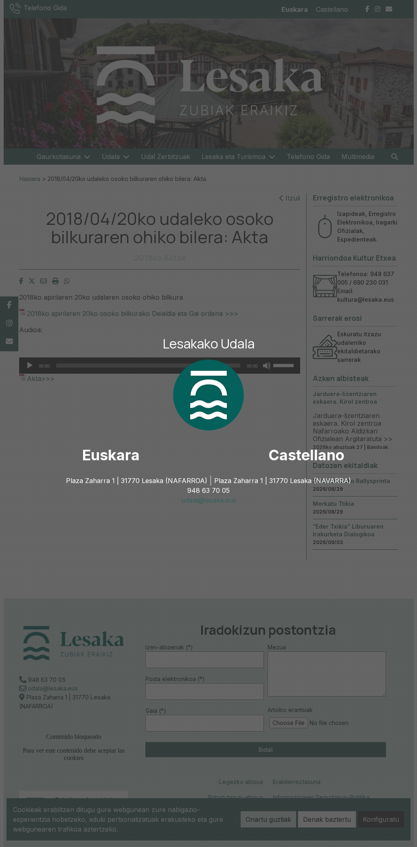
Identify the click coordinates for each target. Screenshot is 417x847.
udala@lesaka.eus (208, 500)
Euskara (111, 455)
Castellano (306, 455)
